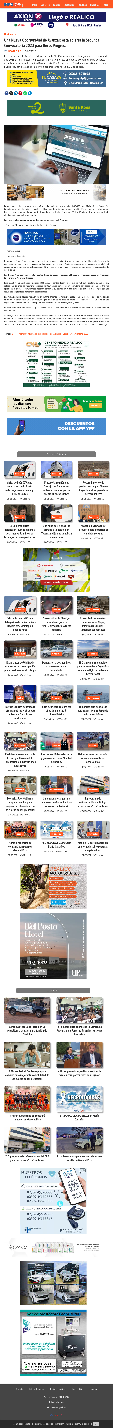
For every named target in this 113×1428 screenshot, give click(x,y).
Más (106, 4)
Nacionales (95, 4)
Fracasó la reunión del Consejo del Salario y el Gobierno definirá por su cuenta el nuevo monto (56, 488)
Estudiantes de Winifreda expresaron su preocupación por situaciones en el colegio (20, 666)
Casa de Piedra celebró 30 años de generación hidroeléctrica (56, 710)
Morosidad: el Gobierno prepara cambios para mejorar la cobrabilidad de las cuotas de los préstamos (20, 804)
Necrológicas (56, 834)
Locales (56, 4)
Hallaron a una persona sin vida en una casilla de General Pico (92, 758)
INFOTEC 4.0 (14, 51)
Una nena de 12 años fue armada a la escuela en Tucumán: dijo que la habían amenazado (56, 531)
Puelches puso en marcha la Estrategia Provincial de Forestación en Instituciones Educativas (20, 760)
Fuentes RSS (77, 1389)
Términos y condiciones (58, 1389)
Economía (20, 789)
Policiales (82, 4)
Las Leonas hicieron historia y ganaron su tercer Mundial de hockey (56, 758)
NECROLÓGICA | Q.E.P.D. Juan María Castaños (56, 844)
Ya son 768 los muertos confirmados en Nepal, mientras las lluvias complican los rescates (93, 624)
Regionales (69, 4)
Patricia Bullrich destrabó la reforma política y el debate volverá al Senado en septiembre (20, 712)
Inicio (34, 4)
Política (20, 698)
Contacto (19, 1389)
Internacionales (93, 609)
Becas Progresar (19, 333)
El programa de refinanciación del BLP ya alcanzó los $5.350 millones (92, 802)
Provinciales (20, 653)
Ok (96, 1424)
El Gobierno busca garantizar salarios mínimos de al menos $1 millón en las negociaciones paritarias (19, 531)
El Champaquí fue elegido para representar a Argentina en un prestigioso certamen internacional (93, 668)
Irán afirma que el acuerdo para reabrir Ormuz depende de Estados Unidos (93, 710)
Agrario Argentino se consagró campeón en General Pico (20, 846)
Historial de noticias (36, 1389)
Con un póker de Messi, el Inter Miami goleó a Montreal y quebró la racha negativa (56, 624)
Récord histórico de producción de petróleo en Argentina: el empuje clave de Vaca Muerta (93, 488)
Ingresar (93, 1389)
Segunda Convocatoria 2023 (75, 333)
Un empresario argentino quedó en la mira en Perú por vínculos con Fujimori (56, 802)
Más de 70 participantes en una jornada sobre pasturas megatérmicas (93, 846)
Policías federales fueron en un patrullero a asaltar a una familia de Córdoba (27, 1030)
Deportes (45, 4)
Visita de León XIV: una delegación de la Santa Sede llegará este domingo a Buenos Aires (19, 488)
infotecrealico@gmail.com (56, 1407)
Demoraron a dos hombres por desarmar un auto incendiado (56, 666)
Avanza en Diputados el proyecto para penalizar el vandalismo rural (93, 529)
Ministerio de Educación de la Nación (44, 333)
